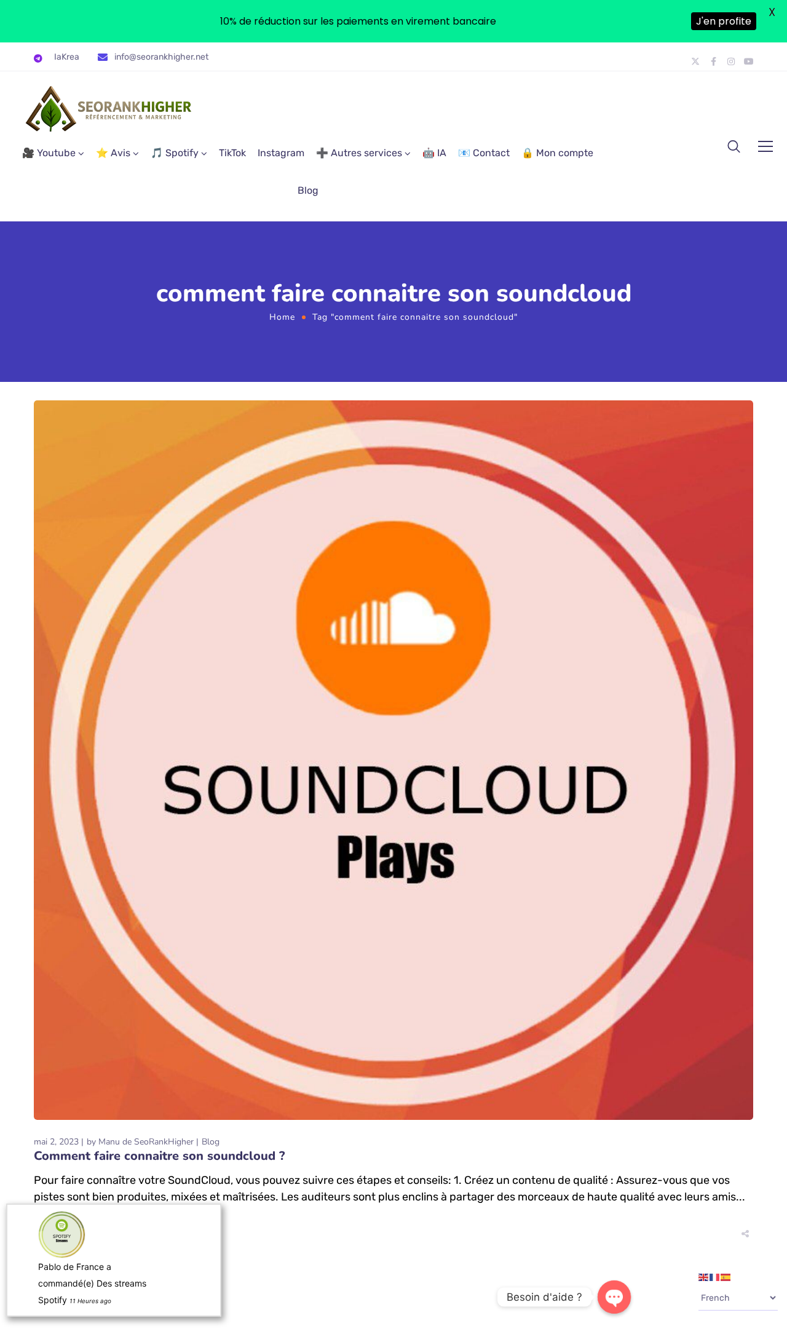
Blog (308, 190)
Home (282, 317)
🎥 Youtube (49, 153)
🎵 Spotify (175, 153)
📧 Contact (484, 153)
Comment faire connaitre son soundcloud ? (159, 1156)
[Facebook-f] (713, 61)
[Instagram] (731, 61)
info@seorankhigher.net (161, 57)
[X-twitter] (695, 61)
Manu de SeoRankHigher (146, 1142)
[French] (715, 1276)
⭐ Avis (113, 153)
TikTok (232, 153)
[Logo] (109, 109)
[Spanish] (726, 1276)
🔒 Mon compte (557, 153)
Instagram (281, 153)
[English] (704, 1276)
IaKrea (66, 57)
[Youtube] (749, 61)
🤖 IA (434, 153)
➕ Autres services (359, 153)
